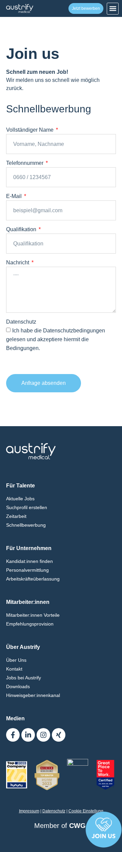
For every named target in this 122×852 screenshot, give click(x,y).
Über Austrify (23, 647)
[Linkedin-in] (28, 735)
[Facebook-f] (13, 735)
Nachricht (18, 262)
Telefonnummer (25, 163)
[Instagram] (43, 735)
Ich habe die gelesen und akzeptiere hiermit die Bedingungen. (55, 339)
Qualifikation (22, 229)
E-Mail (14, 196)
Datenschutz (21, 322)
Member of (61, 825)
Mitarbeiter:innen (27, 602)
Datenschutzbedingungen (74, 330)
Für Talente (20, 485)
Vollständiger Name (30, 130)
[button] (113, 9)
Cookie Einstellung (85, 811)
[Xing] (58, 735)
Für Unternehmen (29, 548)
